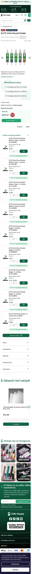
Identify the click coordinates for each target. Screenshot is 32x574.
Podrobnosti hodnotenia (23, 37)
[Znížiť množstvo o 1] (4, 420)
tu (20, 559)
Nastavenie (15, 564)
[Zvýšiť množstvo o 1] (27, 420)
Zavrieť (13, 127)
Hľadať (29, 20)
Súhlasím (15, 570)
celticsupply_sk (14, 519)
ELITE (29, 41)
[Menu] (29, 15)
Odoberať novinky (23, 501)
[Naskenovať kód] (25, 20)
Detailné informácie (7, 77)
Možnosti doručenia (7, 108)
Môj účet (22, 15)
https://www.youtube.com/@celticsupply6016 (21, 519)
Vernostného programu (21, 156)
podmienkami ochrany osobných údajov (11, 507)
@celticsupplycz (17, 519)
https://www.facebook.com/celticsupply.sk (10, 519)
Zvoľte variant (10, 120)
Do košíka (24, 151)
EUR (17, 15)
